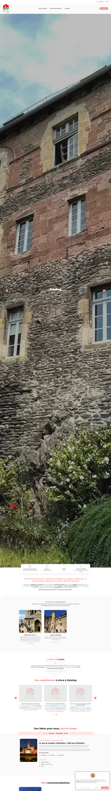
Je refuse (96, 787)
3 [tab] (56, 561)
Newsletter (100, 1)
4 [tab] (58, 561)
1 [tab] (52, 561)
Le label (67, 8)
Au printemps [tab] (59, 733)
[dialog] (92, 781)
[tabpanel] (55, 753)
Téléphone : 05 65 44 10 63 (46, 764)
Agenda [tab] (45, 733)
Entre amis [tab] (51, 733)
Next (104, 291)
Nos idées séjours (55, 8)
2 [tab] (54, 561)
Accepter (105, 787)
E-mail (42, 766)
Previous (7, 291)
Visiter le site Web (45, 762)
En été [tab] (65, 733)
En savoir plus (30, 643)
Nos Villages (43, 8)
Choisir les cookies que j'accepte (82, 787)
